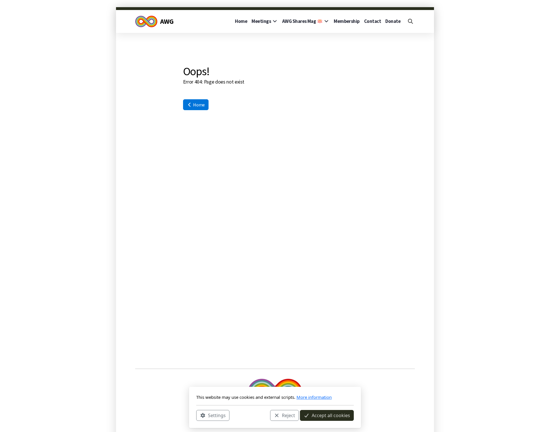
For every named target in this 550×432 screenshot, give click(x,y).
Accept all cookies (331, 415)
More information (314, 397)
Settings (217, 415)
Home (198, 105)
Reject (288, 415)
